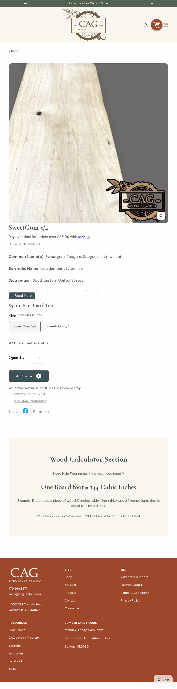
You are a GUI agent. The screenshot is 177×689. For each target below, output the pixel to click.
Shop (68, 577)
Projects (70, 593)
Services (71, 585)
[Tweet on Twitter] (41, 411)
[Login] (146, 25)
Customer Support (134, 577)
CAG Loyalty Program (24, 638)
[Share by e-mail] (47, 411)
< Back (13, 51)
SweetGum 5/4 (24, 326)
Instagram (16, 653)
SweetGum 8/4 (58, 326)
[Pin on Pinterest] (34, 411)
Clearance (72, 608)
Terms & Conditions (135, 593)
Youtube (15, 646)
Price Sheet (17, 630)
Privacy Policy (130, 600)
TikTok (13, 669)
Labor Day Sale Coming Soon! (89, 3)
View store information (30, 401)
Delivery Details (132, 585)
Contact (71, 600)
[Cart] (157, 25)
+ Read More (22, 296)
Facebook (16, 661)
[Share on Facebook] (25, 411)
